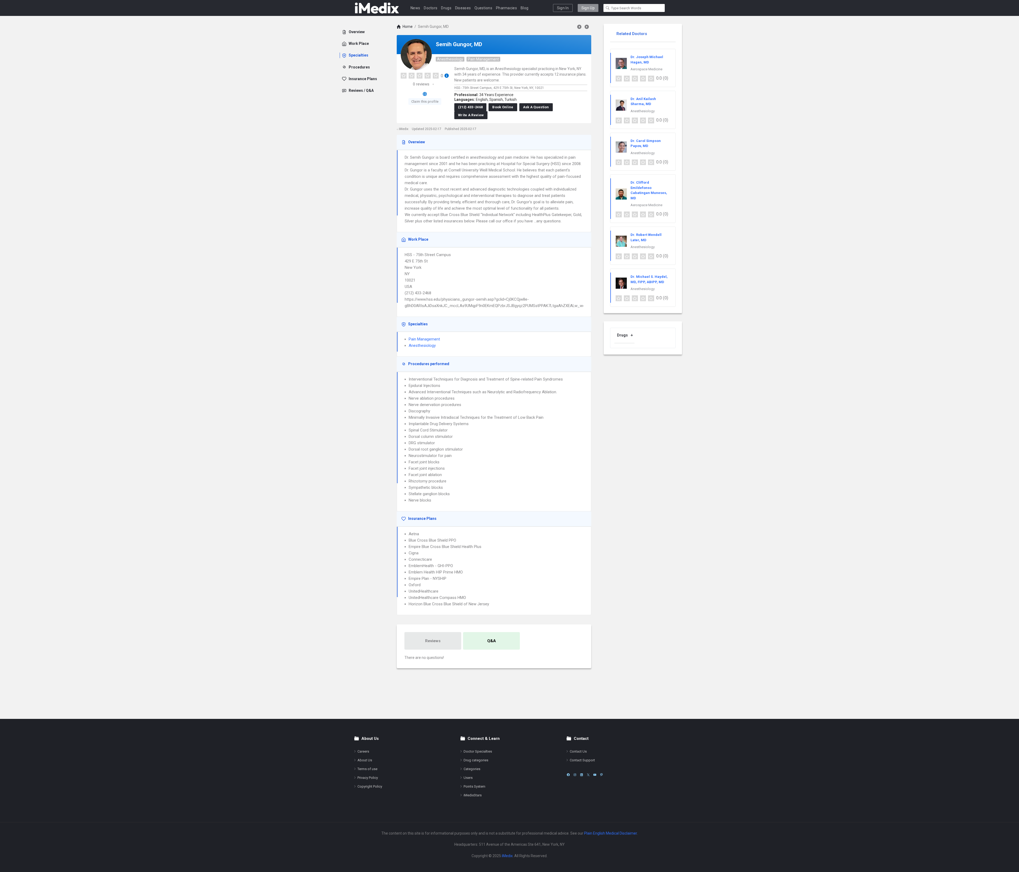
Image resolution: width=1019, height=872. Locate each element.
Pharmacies (506, 8)
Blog (524, 8)
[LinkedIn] (581, 774)
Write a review (471, 115)
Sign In (563, 8)
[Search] (607, 8)
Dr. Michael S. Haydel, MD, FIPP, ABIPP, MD (649, 279)
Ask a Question (536, 107)
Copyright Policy (369, 786)
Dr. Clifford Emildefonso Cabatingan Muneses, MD (649, 190)
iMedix (507, 856)
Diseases (463, 8)
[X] (588, 774)
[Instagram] (575, 774)
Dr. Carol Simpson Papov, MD (646, 143)
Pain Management (483, 59)
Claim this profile (424, 101)
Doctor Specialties (478, 751)
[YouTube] (595, 774)
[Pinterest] (601, 774)
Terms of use (367, 769)
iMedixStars (473, 795)
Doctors (430, 8)
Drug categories (476, 760)
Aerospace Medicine (646, 69)
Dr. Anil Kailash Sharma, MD (643, 101)
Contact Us (578, 751)
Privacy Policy (367, 778)
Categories (472, 769)
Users (468, 778)
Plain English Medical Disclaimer (610, 833)
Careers (363, 751)
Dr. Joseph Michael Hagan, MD (647, 59)
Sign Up (588, 8)
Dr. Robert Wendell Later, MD (646, 237)
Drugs (446, 8)
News (415, 8)
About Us (364, 760)
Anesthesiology (450, 59)
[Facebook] (568, 774)
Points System (474, 786)
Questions (483, 8)
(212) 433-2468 (470, 107)
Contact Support (582, 760)
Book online (502, 107)
